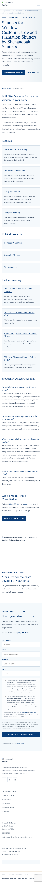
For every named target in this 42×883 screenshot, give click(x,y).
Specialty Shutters (12, 255)
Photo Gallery (6, 800)
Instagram (9, 779)
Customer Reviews (8, 795)
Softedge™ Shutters (13, 242)
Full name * (6, 640)
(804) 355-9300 (33, 73)
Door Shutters (10, 267)
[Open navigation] (38, 4)
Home (3, 88)
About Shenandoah (8, 808)
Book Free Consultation (14, 72)
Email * (4, 650)
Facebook (4, 779)
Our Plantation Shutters (9, 791)
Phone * (5, 660)
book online (27, 504)
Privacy (18, 743)
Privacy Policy (33, 712)
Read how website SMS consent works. (19, 729)
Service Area (6, 804)
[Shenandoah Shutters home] (8, 4)
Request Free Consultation (21, 734)
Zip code (5, 669)
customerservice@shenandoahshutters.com (17, 837)
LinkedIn (15, 779)
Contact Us (5, 812)
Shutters (9, 88)
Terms (22, 743)
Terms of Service (24, 712)
